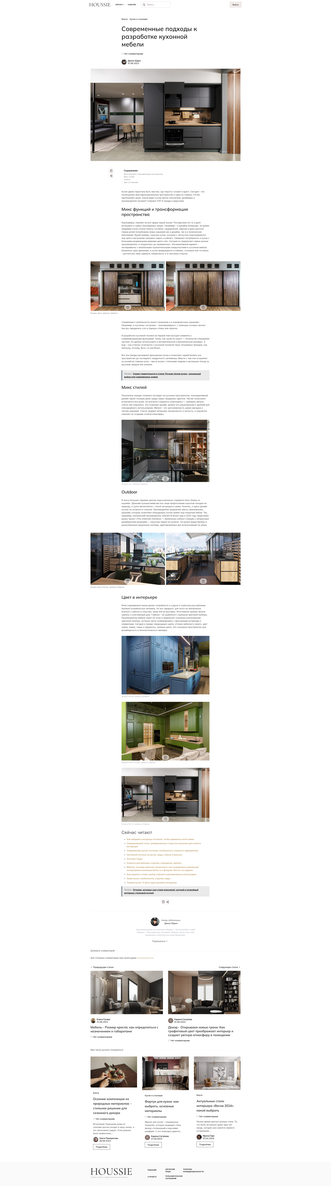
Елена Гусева (103, 1019)
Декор (173, 1027)
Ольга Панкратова (108, 1138)
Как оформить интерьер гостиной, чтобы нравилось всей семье (160, 839)
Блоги (124, 19)
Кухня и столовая (138, 19)
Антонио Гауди (134, 859)
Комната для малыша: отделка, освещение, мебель (154, 863)
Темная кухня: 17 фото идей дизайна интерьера (152, 882)
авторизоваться (145, 958)
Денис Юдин (134, 60)
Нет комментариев (133, 53)
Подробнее (101, 1147)
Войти (236, 4)
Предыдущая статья (103, 967)
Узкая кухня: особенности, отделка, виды (148, 878)
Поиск (144, 4)
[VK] (239, 1169)
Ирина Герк (209, 1135)
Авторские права (170, 1170)
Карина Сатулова (183, 1019)
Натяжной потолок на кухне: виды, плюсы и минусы (154, 854)
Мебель (96, 1027)
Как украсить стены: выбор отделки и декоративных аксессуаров (161, 874)
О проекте (152, 1177)
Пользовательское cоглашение (174, 1177)
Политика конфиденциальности (193, 1170)
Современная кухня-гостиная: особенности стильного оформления (162, 850)
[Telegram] (235, 1169)
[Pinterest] (231, 1169)
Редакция (152, 1170)
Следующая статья (228, 967)
